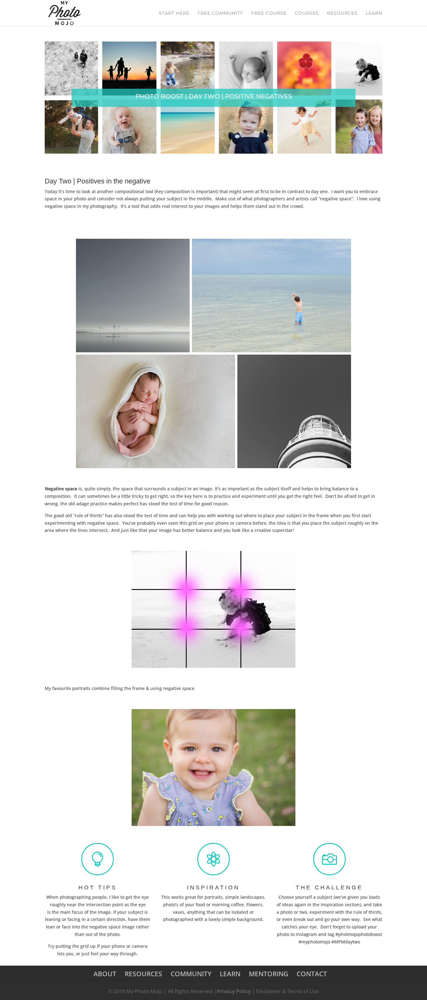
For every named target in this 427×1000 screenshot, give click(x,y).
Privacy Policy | (236, 991)
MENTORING (268, 973)
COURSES (307, 13)
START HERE (174, 13)
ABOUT (104, 973)
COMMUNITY (191, 973)
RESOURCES (342, 13)
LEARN (374, 13)
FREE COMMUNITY (220, 13)
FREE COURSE (269, 13)
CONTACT (312, 973)
